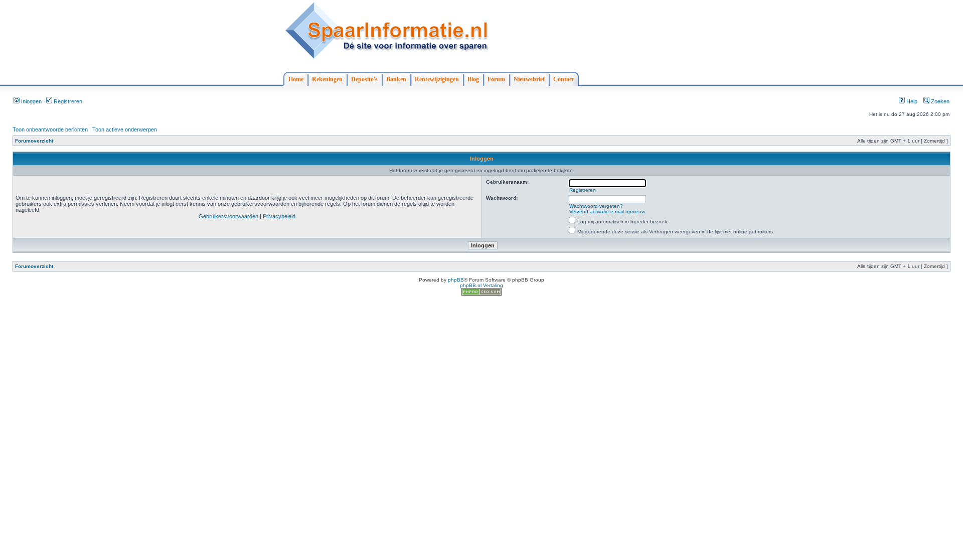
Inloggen (31, 101)
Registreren (67, 101)
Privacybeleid (279, 216)
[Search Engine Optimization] (481, 294)
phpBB (456, 280)
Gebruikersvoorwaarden (228, 216)
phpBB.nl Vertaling (481, 285)
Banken (396, 79)
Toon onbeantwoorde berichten (50, 129)
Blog (473, 79)
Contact (563, 79)
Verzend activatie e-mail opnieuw (607, 211)
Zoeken (939, 101)
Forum (496, 79)
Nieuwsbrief (529, 79)
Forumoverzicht (34, 141)
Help (911, 101)
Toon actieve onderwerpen (124, 129)
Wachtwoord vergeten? (596, 206)
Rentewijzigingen (437, 79)
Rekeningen (327, 79)
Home (295, 79)
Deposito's (364, 79)
